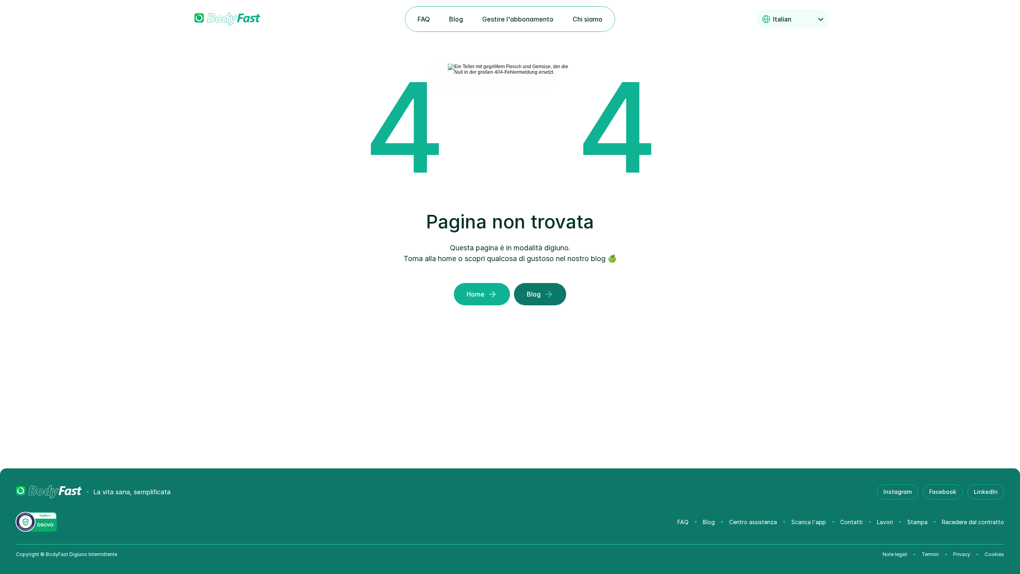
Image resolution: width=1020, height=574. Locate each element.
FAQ (682, 522)
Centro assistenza (753, 522)
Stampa (917, 522)
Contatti (851, 522)
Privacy (961, 554)
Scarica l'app (808, 522)
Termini (930, 554)
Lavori (885, 522)
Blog (709, 522)
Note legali (895, 554)
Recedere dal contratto (973, 522)
